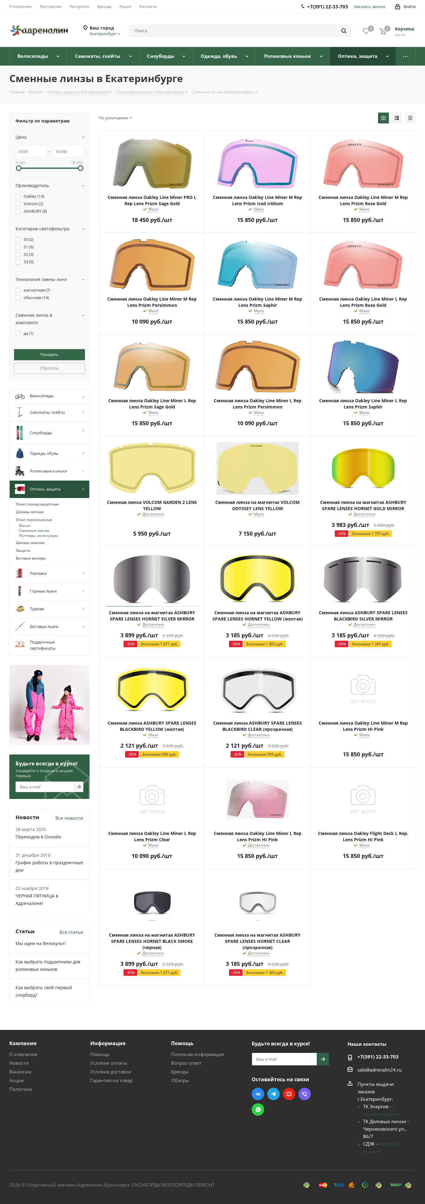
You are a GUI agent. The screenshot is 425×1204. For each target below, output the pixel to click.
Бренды (180, 1071)
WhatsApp (258, 1109)
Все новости (69, 818)
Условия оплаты (108, 1063)
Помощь (100, 1054)
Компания (22, 1043)
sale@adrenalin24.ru (379, 1070)
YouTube (289, 1094)
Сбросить (49, 368)
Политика (20, 1089)
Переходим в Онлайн (38, 837)
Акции (16, 1080)
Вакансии (20, 1071)
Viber (304, 1094)
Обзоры (180, 1080)
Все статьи (71, 932)
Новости (19, 1063)
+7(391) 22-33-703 (378, 1057)
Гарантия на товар (111, 1080)
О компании (23, 1054)
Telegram (273, 1094)
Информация (107, 1043)
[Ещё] (406, 56)
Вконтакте (258, 1094)
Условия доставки (110, 1071)
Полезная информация (197, 1054)
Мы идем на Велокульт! (41, 943)
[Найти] (343, 31)
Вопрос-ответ (186, 1063)
